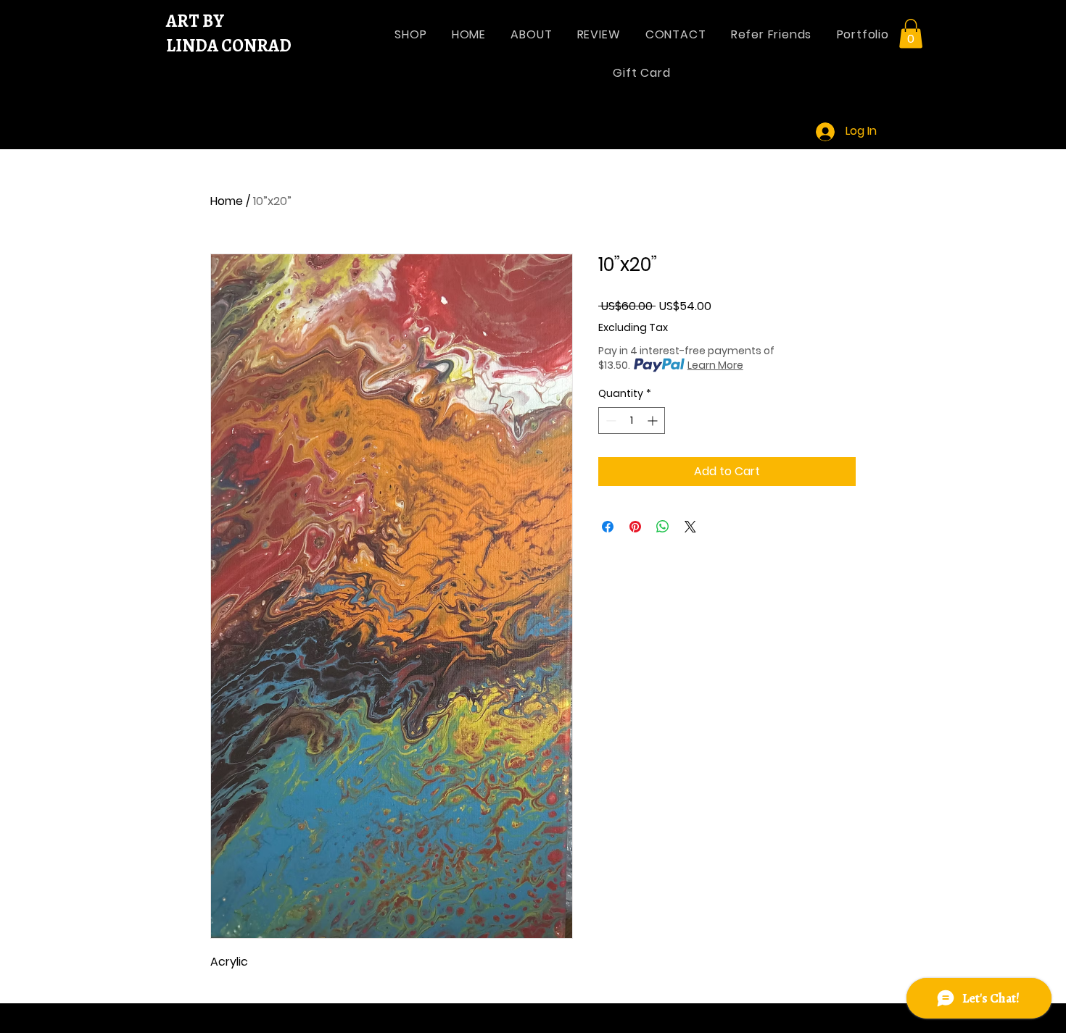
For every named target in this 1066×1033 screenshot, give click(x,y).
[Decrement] (609, 420)
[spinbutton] (632, 420)
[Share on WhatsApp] (663, 526)
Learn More (715, 365)
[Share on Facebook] (607, 526)
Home (226, 201)
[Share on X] (690, 526)
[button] (910, 34)
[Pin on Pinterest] (635, 526)
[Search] (873, 76)
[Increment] (654, 420)
